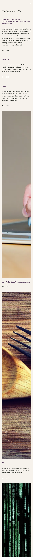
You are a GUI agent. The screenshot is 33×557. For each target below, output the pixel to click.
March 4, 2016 (6, 50)
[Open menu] (30, 3)
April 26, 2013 (6, 478)
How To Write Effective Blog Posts (16, 282)
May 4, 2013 (5, 106)
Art (3, 463)
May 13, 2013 (5, 77)
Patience (5, 59)
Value (4, 86)
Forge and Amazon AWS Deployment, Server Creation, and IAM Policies (16, 21)
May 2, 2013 (5, 286)
